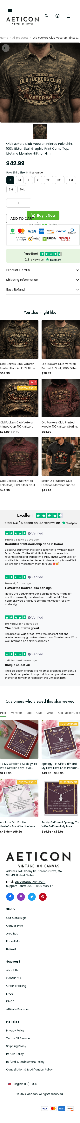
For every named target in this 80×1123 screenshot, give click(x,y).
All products (20, 38)
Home (4, 38)
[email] (30, 882)
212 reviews (46, 523)
